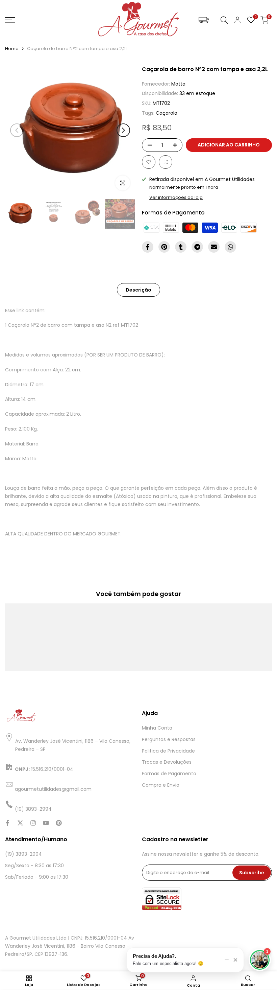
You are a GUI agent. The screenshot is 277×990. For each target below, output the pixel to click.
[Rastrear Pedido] (204, 20)
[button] (148, 162)
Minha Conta (157, 727)
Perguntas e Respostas (169, 739)
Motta (178, 83)
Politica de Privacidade (168, 750)
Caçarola (166, 113)
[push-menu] (10, 20)
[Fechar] (235, 960)
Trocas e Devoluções (167, 762)
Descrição (138, 289)
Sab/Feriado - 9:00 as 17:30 (36, 877)
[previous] (17, 130)
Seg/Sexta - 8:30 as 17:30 (34, 865)
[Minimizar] (226, 960)
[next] (123, 130)
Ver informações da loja (176, 197)
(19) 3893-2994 (23, 854)
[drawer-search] (224, 20)
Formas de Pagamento (169, 773)
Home (12, 48)
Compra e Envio (160, 785)
